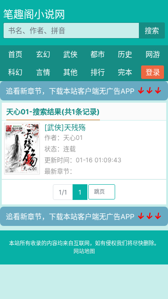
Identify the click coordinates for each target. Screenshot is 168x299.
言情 (43, 72)
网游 (153, 54)
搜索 (152, 30)
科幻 (15, 72)
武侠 (70, 54)
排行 (97, 72)
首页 (15, 54)
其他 (70, 72)
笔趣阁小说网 (34, 14)
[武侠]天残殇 (65, 127)
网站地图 (84, 251)
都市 (97, 54)
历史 (125, 54)
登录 (153, 72)
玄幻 (43, 54)
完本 (125, 72)
